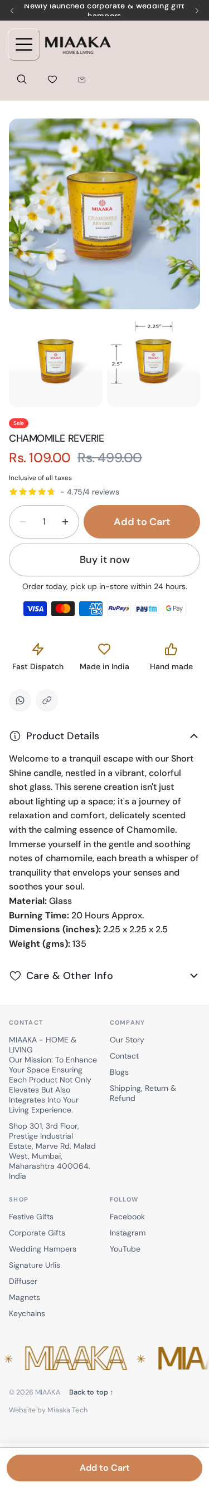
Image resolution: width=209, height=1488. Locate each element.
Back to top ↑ (91, 1392)
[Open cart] (81, 79)
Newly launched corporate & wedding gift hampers (104, 11)
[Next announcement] (197, 10)
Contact (124, 1056)
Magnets (24, 1297)
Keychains (27, 1313)
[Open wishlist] (52, 79)
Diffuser (23, 1281)
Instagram (127, 1233)
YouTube (125, 1249)
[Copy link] (47, 700)
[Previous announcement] (12, 10)
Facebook (127, 1217)
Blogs (119, 1072)
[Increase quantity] (65, 522)
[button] (104, 1359)
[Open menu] (24, 44)
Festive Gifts (31, 1217)
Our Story (127, 1040)
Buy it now (105, 559)
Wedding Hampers (42, 1249)
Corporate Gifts (37, 1233)
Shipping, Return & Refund (143, 1093)
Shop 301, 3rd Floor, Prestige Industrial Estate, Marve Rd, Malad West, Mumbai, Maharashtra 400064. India (52, 1151)
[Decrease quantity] (23, 522)
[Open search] (22, 79)
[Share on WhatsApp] (20, 700)
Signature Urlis (34, 1265)
